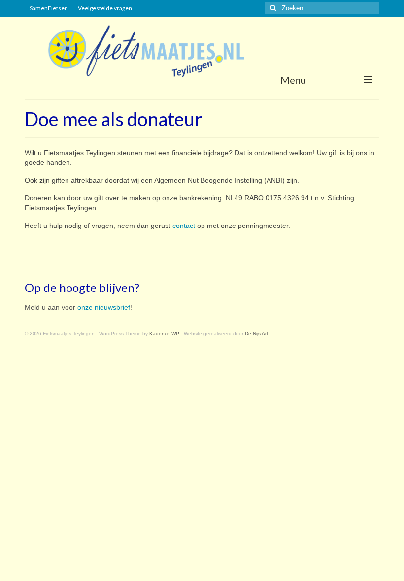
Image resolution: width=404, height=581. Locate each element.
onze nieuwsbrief (103, 307)
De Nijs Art (256, 333)
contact (183, 225)
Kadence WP (164, 333)
